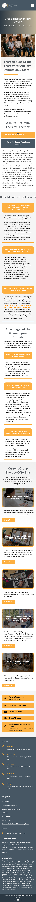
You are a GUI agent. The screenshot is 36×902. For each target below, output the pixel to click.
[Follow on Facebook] (15, 900)
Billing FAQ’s (7, 816)
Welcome (5, 801)
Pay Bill (5, 813)
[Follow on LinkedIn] (21, 900)
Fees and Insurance (9, 805)
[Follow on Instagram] (18, 900)
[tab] (18, 135)
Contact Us (6, 820)
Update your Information (11, 809)
